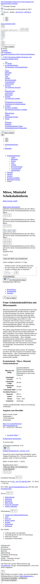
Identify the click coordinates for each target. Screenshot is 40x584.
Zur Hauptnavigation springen (17, 2)
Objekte (13, 165)
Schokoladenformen (13, 155)
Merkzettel (8, 499)
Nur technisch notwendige (9, 578)
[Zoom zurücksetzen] (9, 231)
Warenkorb (8, 501)
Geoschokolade (16, 168)
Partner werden (10, 520)
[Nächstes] (9, 215)
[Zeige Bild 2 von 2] (6, 218)
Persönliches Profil (13, 54)
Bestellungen (30, 54)
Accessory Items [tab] (12, 435)
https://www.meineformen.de (12, 424)
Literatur (10, 176)
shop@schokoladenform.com (18, 487)
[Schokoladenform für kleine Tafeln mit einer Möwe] (20, 211)
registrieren (7, 52)
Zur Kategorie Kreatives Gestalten (16, 109)
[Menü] (3, 26)
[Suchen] (22, 29)
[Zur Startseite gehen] (8, 24)
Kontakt (7, 522)
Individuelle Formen (13, 179)
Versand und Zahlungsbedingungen (16, 515)
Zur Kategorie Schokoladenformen (16, 67)
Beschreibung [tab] (11, 289)
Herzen (13, 161)
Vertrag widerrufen (11, 506)
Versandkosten (5, 565)
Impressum (8, 526)
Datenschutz (9, 524)
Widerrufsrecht (9, 497)
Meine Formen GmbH (10, 201)
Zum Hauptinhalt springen (9, 2)
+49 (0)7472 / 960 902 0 (23, 12)
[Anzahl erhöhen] (16, 272)
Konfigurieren (23, 578)
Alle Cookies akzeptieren (9, 580)
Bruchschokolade (16, 167)
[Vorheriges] (5, 215)
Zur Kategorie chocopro (13, 87)
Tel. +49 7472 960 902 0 (20, 481)
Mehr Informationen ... (27, 576)
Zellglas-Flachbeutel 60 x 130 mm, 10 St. (16, 451)
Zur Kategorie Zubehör (12, 98)
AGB (7, 517)
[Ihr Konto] (3, 42)
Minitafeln (14, 159)
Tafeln (13, 157)
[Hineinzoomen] (14, 231)
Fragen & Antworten (11, 504)
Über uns (8, 518)
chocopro (10, 172)
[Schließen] (1, 582)
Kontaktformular (6, 489)
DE (7, 18)
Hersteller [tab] (10, 293)
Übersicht (4, 54)
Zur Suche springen (24, 2)
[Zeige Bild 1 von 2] (4, 218)
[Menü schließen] (6, 69)
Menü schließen (9, 47)
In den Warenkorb (9, 276)
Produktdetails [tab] (11, 291)
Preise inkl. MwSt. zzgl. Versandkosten (15, 258)
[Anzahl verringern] (7, 272)
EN (7, 20)
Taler (12, 163)
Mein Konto (9, 503)
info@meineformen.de (10, 425)
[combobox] (10, 30)
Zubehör (10, 174)
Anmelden (4, 50)
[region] (20, 229)
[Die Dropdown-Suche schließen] (27, 29)
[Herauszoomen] (5, 231)
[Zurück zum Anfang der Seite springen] (3, 571)
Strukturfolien (15, 170)
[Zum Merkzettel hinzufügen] (6, 448)
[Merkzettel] (2, 40)
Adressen (23, 54)
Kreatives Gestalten (13, 178)
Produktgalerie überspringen (12, 438)
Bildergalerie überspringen (11, 207)
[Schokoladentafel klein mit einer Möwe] (19, 209)
